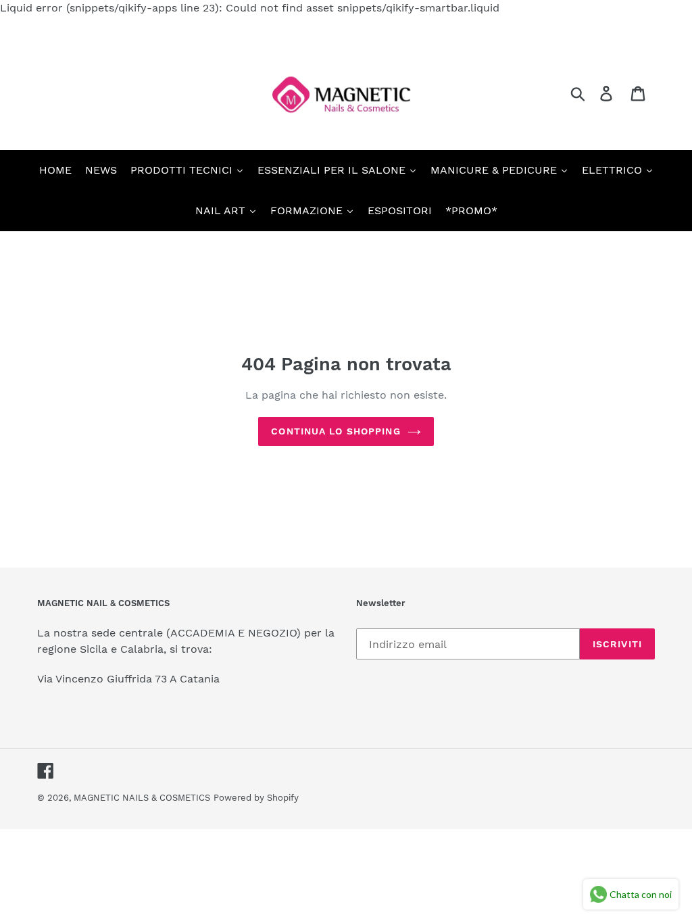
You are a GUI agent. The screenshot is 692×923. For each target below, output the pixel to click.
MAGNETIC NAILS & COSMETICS (142, 798)
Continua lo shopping (335, 431)
